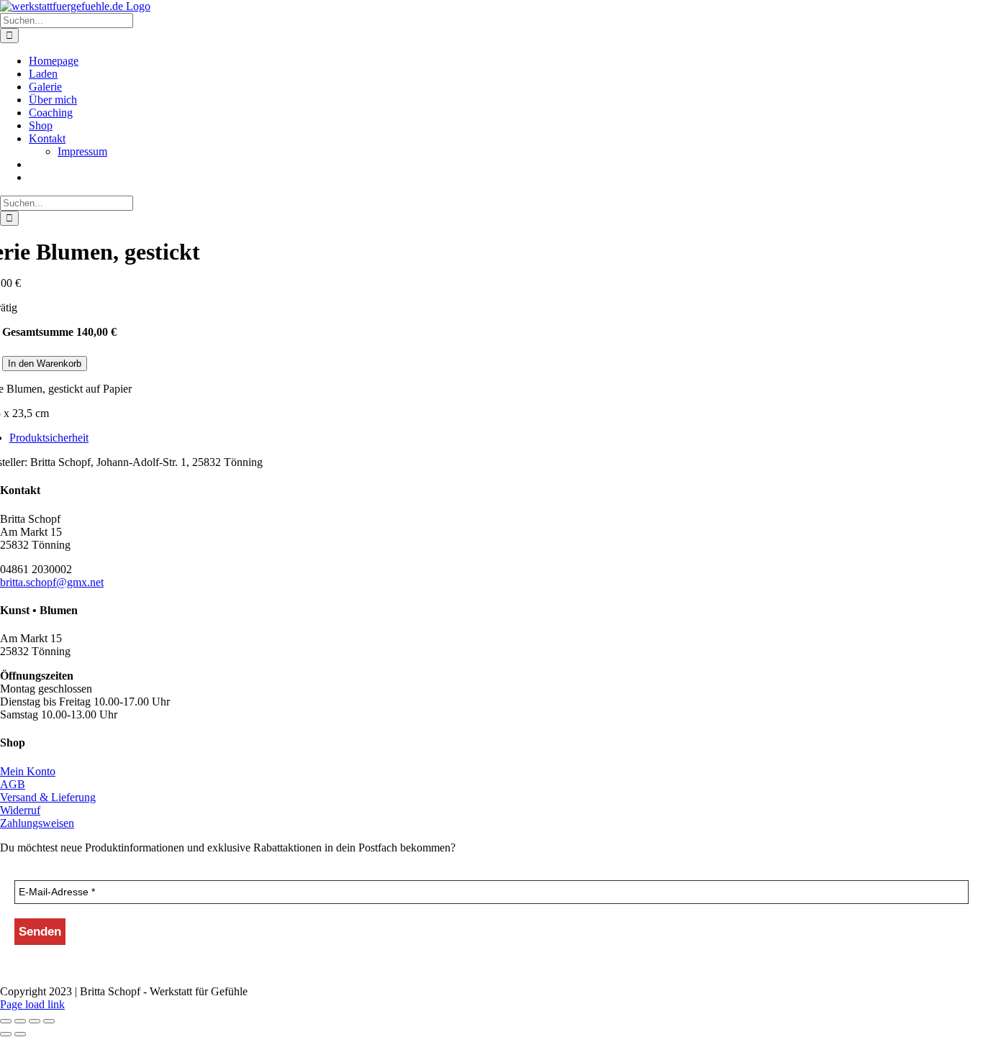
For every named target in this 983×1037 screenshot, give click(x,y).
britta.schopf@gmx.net (52, 582)
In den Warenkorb (44, 363)
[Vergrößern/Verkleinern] (6, 1021)
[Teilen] (34, 1021)
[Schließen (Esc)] (49, 1021)
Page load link (32, 1004)
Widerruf (20, 810)
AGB (12, 784)
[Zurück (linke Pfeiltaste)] (6, 1034)
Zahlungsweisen (37, 823)
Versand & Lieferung (48, 797)
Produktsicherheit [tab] (49, 437)
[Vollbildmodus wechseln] (20, 1021)
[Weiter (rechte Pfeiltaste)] (20, 1034)
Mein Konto (27, 771)
